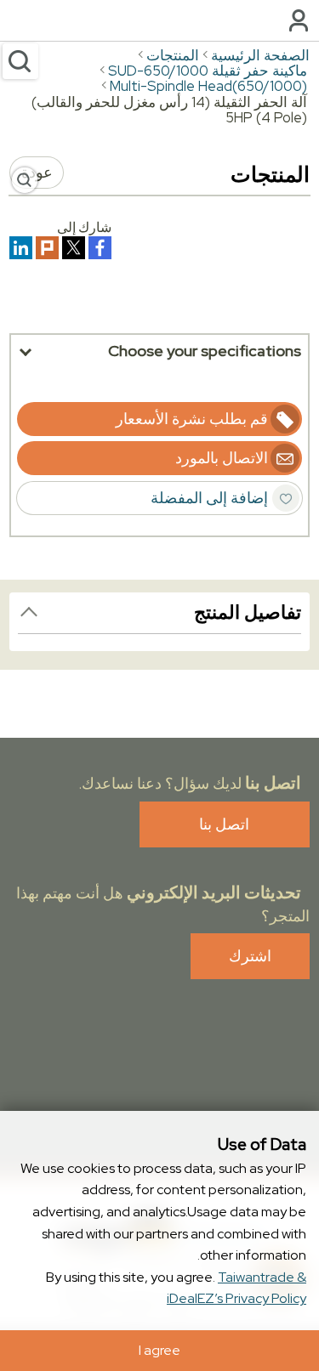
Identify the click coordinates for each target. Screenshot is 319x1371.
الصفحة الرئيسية (260, 55)
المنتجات (172, 55)
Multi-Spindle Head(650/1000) (208, 85)
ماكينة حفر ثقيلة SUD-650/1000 (207, 70)
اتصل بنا (224, 824)
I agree (159, 1350)
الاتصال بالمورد (221, 457)
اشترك (250, 956)
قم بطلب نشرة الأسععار (192, 418)
